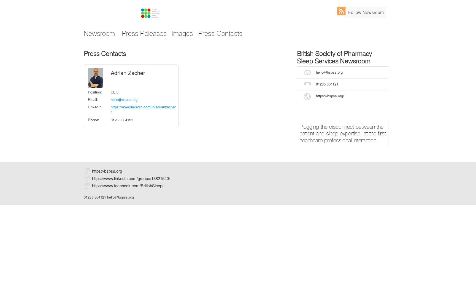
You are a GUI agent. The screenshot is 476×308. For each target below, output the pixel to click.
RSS (342, 11)
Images (182, 34)
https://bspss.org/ (330, 95)
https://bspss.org (107, 171)
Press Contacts (220, 34)
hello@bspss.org (124, 99)
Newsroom (99, 34)
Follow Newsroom (366, 12)
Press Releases (144, 34)
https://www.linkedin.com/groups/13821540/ (131, 178)
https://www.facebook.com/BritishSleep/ (127, 185)
